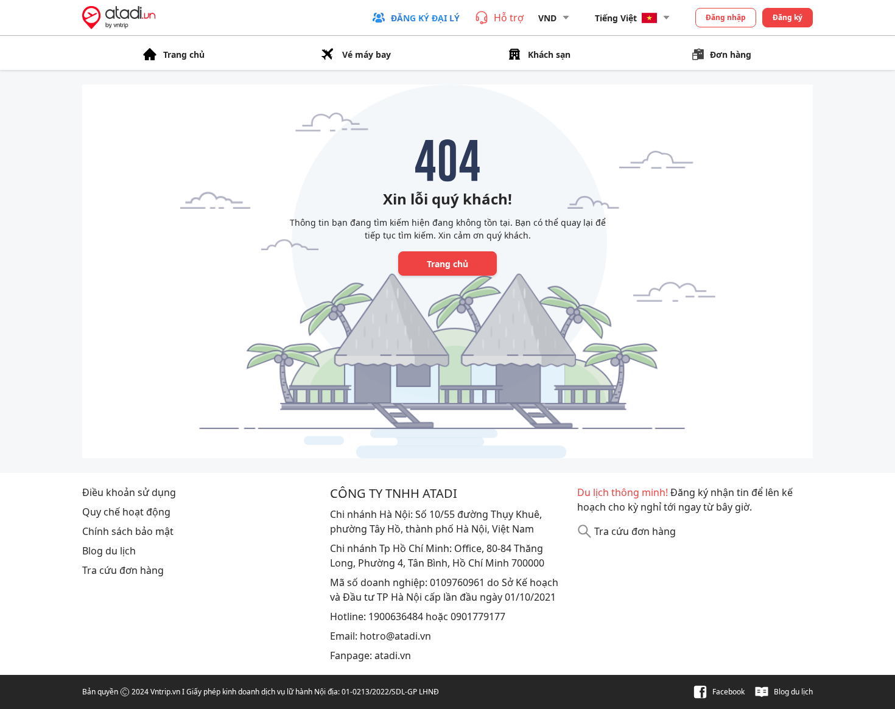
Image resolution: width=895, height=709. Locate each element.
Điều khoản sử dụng (129, 492)
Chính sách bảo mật (128, 531)
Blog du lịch (109, 550)
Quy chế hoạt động (126, 512)
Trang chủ (447, 264)
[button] (415, 17)
